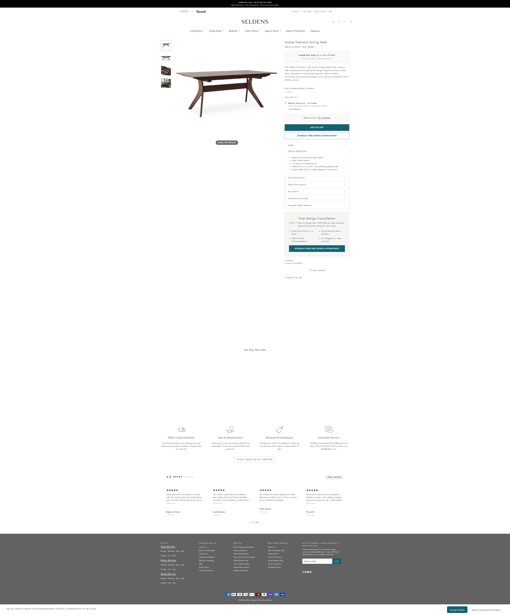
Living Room (196, 30)
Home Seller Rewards (241, 567)
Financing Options (240, 550)
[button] (317, 145)
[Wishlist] (345, 21)
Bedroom (233, 30)
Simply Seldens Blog (275, 560)
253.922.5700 (329, 446)
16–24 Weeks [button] (324, 118)
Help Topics (203, 554)
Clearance (315, 30)
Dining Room (215, 30)
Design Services (320, 11)
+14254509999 (294, 109)
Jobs (330, 11)
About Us (271, 547)
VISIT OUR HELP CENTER (255, 459)
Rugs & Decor (272, 30)
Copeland (289, 260)
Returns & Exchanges (207, 550)
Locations (295, 11)
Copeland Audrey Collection (302, 88)
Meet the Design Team (276, 550)
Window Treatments (240, 570)
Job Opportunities (274, 567)
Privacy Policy (204, 567)
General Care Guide (240, 560)
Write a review (334, 477)
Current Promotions (275, 557)
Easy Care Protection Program (244, 557)
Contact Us (203, 547)
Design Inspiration (274, 564)
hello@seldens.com (328, 449)
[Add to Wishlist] (288, 310)
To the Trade (306, 11)
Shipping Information (206, 557)
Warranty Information (206, 560)
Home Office (251, 30)
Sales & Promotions (295, 30)
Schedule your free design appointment (317, 248)
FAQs (201, 564)
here (233, 449)
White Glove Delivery (241, 554)
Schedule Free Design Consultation (317, 135)
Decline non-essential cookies (486, 610)
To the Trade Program (241, 564)
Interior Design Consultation (243, 547)
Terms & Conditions (206, 570)
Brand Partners (273, 554)
